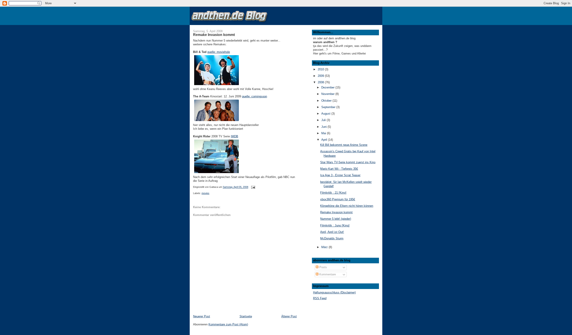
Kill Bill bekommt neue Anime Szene (343, 145)
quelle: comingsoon (254, 96)
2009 (321, 75)
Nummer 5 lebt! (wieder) (335, 218)
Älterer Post (289, 316)
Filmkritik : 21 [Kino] (333, 192)
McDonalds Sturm (331, 238)
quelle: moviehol (217, 52)
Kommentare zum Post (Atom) (228, 324)
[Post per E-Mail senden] (253, 187)
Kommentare (327, 274)
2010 (321, 69)
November (328, 94)
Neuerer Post (201, 316)
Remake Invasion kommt (336, 212)
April (324, 139)
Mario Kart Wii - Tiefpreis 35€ (339, 168)
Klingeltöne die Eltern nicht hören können (346, 205)
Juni (324, 126)
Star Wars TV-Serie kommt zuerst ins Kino (347, 162)
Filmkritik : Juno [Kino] (334, 225)
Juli (324, 120)
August (326, 113)
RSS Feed (319, 298)
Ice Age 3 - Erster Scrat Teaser (340, 175)
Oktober (326, 100)
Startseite (246, 316)
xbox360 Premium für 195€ (337, 199)
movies (205, 193)
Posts (322, 267)
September (328, 107)
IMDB (234, 136)
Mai (324, 133)
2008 (321, 82)
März (325, 247)
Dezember (328, 87)
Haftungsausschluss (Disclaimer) (334, 292)
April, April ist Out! (332, 232)
